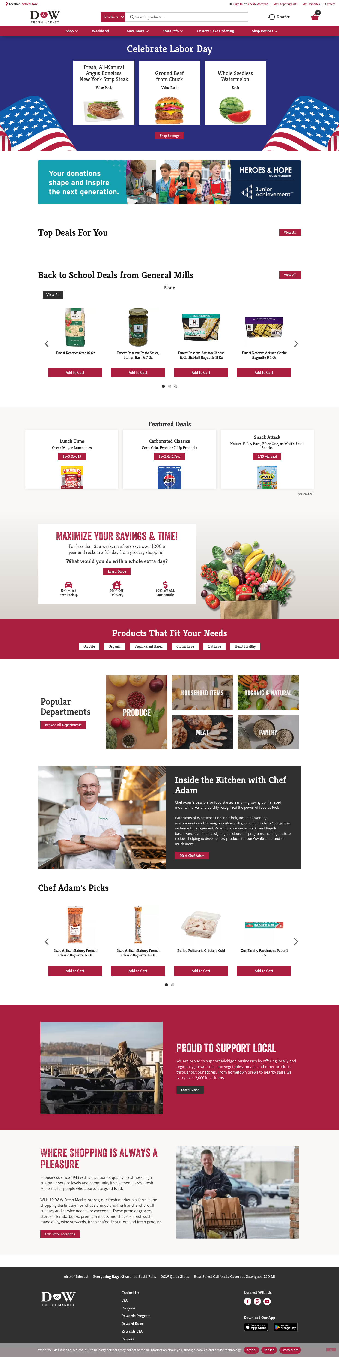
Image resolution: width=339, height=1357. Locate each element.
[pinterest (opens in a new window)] (257, 1302)
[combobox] (113, 17)
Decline (269, 1350)
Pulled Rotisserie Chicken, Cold (201, 950)
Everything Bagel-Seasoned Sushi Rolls (124, 1276)
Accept (251, 1350)
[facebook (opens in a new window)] (247, 1302)
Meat (202, 732)
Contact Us (130, 1292)
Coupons (128, 1308)
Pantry (268, 732)
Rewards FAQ (132, 1331)
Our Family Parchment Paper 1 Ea (264, 953)
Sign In (238, 4)
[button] (75, 372)
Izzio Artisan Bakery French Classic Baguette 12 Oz (75, 953)
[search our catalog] (130, 17)
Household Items (202, 693)
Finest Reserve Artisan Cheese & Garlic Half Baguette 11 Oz (201, 355)
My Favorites (311, 4)
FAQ (125, 1300)
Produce (137, 712)
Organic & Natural (268, 693)
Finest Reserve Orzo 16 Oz (75, 352)
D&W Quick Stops (175, 1276)
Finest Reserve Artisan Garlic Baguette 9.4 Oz (264, 355)
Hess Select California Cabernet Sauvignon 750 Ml (234, 1276)
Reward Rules (133, 1323)
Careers (330, 4)
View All (52, 294)
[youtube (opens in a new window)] (267, 1302)
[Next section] (294, 341)
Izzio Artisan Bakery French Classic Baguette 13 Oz (138, 953)
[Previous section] (44, 341)
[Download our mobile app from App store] (256, 1326)
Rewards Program (136, 1315)
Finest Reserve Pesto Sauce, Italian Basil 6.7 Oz (138, 355)
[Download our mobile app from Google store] (286, 1326)
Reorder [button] (283, 16)
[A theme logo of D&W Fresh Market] (45, 17)
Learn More (290, 1350)
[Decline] (331, 1349)
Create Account (258, 4)
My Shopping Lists (285, 4)
